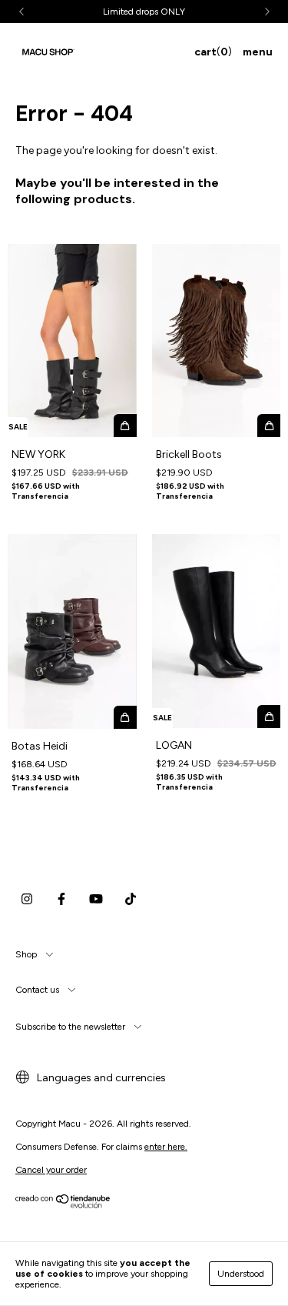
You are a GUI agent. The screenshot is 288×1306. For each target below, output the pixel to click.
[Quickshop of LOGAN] (268, 716)
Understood (240, 1273)
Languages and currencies (100, 1077)
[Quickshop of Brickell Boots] (268, 425)
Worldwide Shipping (152, 11)
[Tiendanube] (63, 1205)
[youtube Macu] (96, 898)
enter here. (165, 1146)
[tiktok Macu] (130, 898)
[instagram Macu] (26, 898)
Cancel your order (51, 1169)
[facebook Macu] (61, 898)
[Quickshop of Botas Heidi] (125, 717)
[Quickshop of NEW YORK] (125, 425)
